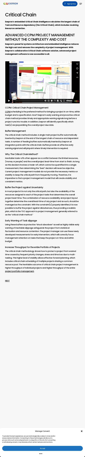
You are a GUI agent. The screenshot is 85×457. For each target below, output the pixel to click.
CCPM (8, 111)
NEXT (7, 280)
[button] (82, 431)
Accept (42, 448)
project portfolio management (19, 271)
